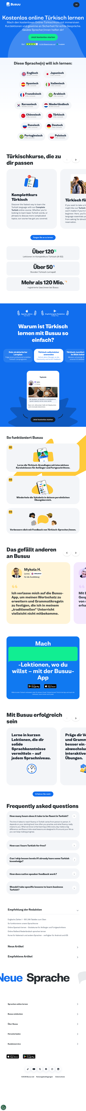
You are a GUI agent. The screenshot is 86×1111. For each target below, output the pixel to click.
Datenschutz (60, 1077)
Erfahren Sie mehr (43, 794)
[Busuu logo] (13, 4)
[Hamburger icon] (76, 4)
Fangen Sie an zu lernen (43, 237)
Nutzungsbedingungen (44, 1077)
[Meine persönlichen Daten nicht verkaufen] (3, 1107)
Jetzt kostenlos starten (43, 37)
